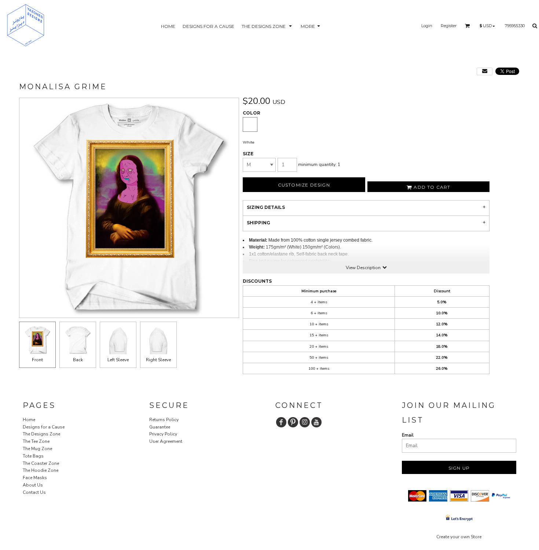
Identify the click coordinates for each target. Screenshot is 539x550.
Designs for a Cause (44, 427)
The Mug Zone (37, 449)
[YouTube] (316, 422)
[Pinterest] (293, 422)
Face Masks (35, 478)
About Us (33, 485)
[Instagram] (305, 422)
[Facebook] (281, 422)
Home (29, 420)
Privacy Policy (163, 434)
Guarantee (159, 427)
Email (408, 435)
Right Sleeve (158, 360)
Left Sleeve (118, 360)
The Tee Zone (36, 441)
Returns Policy (164, 420)
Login (426, 25)
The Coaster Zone (41, 463)
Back (78, 360)
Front (37, 360)
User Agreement (165, 441)
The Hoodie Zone (40, 470)
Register (448, 25)
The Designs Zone (41, 434)
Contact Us (34, 492)
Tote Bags (33, 456)
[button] (267, 25)
